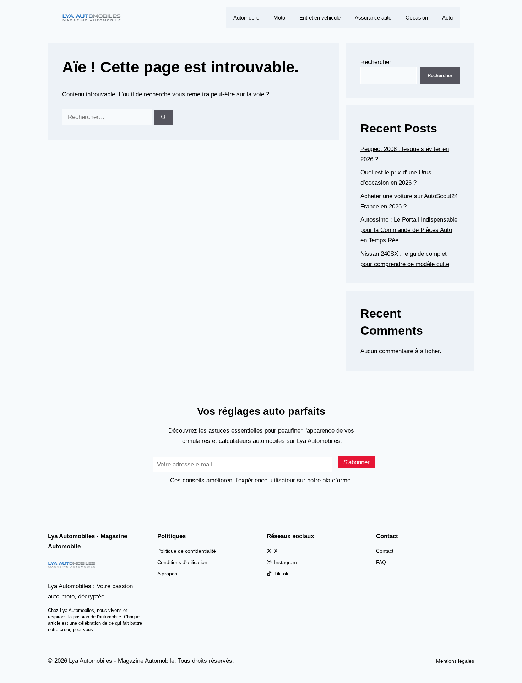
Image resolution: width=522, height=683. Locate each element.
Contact (384, 551)
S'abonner (356, 462)
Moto (279, 18)
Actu (447, 18)
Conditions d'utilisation (182, 562)
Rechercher (375, 62)
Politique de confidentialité (186, 551)
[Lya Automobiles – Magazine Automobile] (92, 17)
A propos (167, 573)
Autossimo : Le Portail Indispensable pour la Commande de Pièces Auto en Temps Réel (408, 230)
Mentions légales (455, 661)
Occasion (417, 18)
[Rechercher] (163, 117)
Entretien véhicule (320, 18)
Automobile (246, 18)
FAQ (381, 562)
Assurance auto (373, 18)
